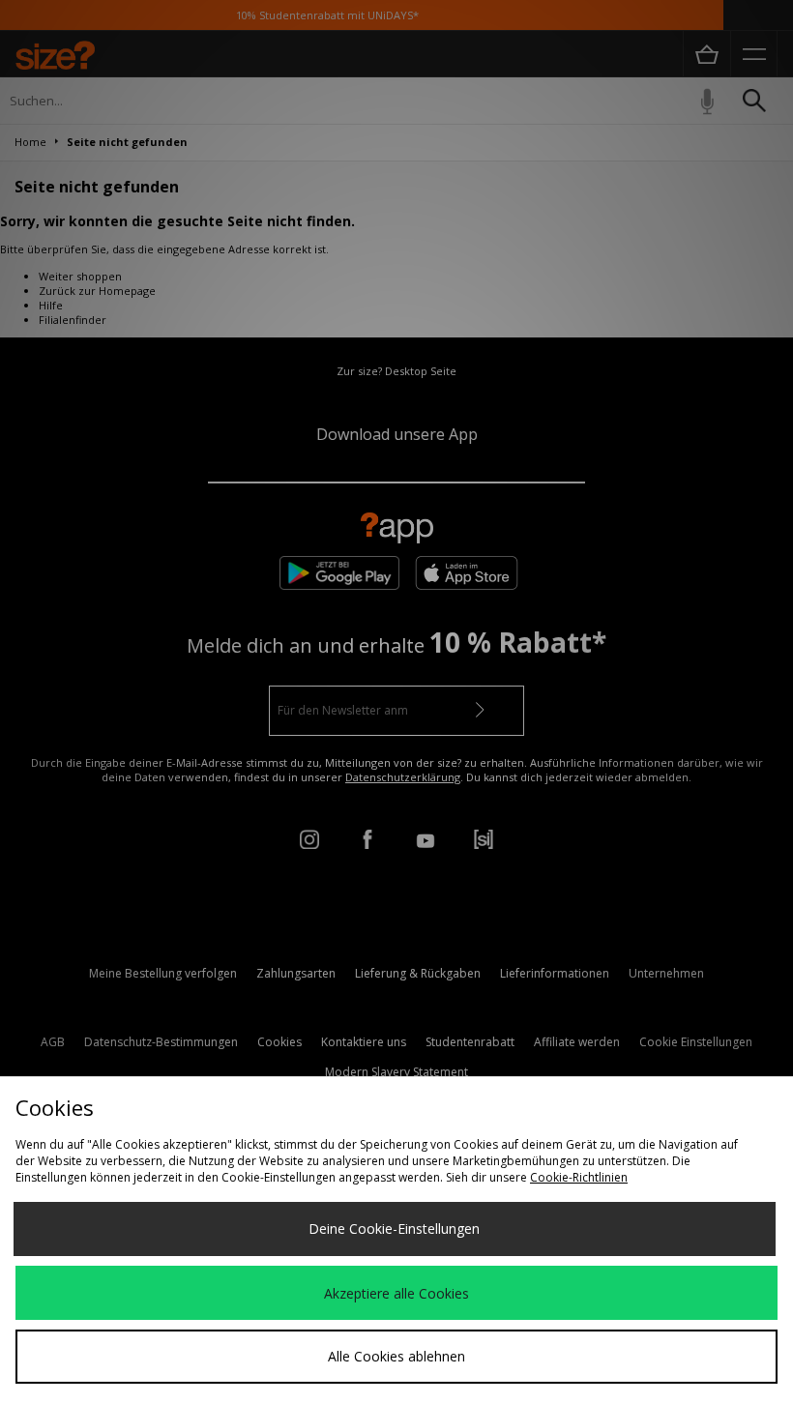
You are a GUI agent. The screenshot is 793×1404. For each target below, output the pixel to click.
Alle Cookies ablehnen (396, 1356)
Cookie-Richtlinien (579, 1177)
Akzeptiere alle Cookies (396, 1293)
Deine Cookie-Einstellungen (394, 1228)
